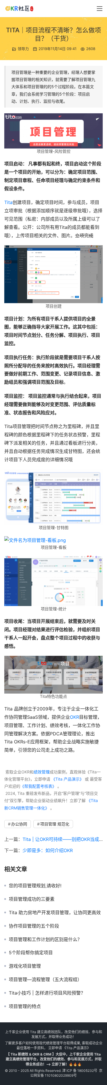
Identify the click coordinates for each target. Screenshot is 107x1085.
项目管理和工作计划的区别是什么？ (45, 939)
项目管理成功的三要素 (31, 899)
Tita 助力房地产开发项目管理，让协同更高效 (55, 912)
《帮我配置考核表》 (38, 786)
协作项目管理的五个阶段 (34, 925)
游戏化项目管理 (25, 966)
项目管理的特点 (25, 1006)
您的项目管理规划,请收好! (35, 885)
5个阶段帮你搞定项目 (31, 952)
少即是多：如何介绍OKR (48, 850)
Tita (8, 202)
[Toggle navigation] (100, 8)
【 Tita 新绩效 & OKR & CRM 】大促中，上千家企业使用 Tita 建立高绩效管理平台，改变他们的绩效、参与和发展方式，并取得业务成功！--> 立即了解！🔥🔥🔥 (54, 1059)
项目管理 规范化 (54, 823)
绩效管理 (42, 771)
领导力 (23, 48)
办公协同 (19, 823)
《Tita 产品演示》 (67, 779)
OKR (74, 717)
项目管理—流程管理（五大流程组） (45, 979)
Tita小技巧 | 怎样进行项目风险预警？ (47, 992)
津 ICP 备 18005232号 (79, 1070)
